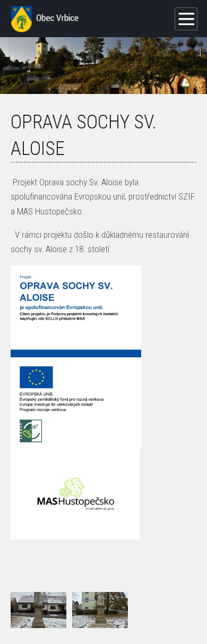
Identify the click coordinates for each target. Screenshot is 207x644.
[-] (38, 610)
